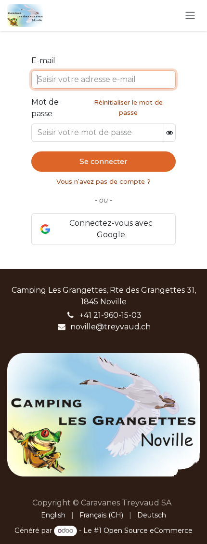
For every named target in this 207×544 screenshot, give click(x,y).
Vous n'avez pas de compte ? (103, 181)
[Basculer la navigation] (190, 16)
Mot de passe (45, 107)
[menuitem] (53, 515)
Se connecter (103, 161)
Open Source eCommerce (148, 530)
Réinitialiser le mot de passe (128, 107)
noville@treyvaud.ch (110, 326)
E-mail (43, 60)
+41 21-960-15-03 (110, 315)
